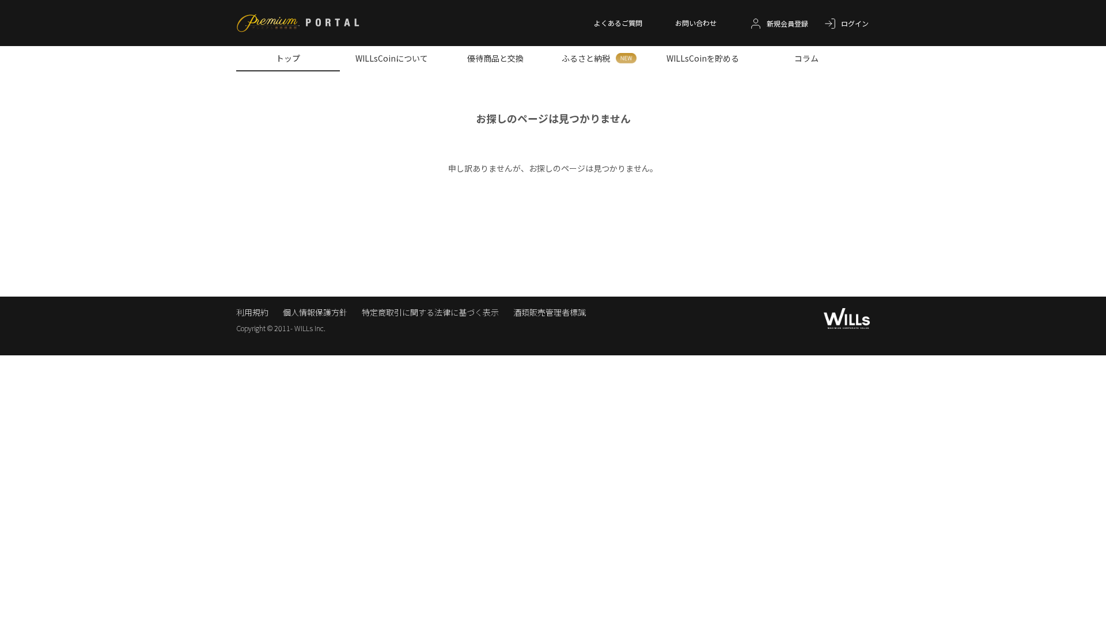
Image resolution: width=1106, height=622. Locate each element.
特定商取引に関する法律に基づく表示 (430, 312)
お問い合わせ (696, 23)
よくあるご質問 (618, 23)
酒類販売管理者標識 (549, 312)
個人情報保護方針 (315, 312)
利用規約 (252, 312)
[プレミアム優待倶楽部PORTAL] (297, 24)
